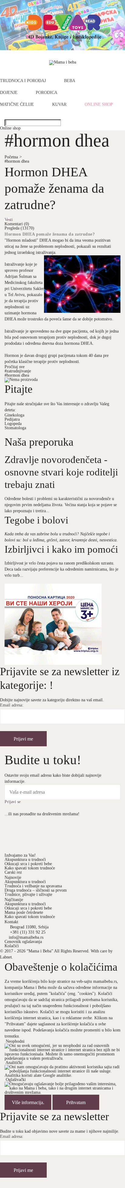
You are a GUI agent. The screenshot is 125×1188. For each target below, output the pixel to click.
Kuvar (59, 104)
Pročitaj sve (15, 366)
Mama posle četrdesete (24, 912)
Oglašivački (16, 1079)
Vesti (9, 220)
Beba (69, 81)
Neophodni (15, 1041)
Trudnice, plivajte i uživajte (28, 894)
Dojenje (9, 93)
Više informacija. (28, 1102)
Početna (13, 157)
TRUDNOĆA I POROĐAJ (23, 81)
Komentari (17, 224)
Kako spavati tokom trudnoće (30, 868)
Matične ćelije (17, 104)
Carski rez (13, 872)
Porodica (46, 93)
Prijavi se (13, 802)
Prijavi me (23, 738)
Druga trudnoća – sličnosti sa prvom (36, 890)
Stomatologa (15, 428)
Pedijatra (12, 419)
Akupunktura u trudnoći (25, 859)
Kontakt (11, 922)
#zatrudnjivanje (18, 371)
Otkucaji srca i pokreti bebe (28, 864)
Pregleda (19, 228)
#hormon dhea (17, 161)
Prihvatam (76, 1102)
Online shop (99, 104)
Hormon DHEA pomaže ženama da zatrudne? (54, 188)
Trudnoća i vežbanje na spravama (33, 886)
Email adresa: (11, 705)
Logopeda (13, 423)
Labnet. (6, 957)
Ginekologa (14, 415)
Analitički (13, 1062)
